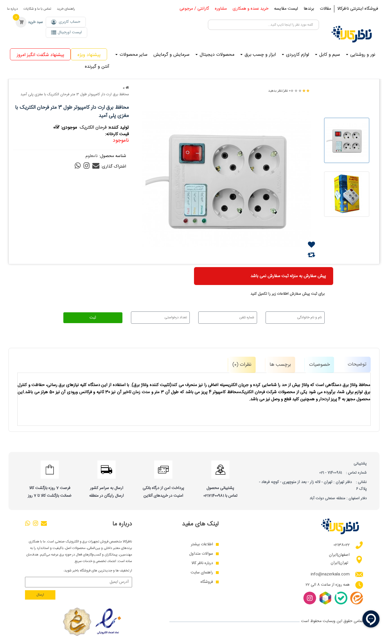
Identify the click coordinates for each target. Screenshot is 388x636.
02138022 (341, 545)
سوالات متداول (201, 554)
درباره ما (12, 9)
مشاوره (221, 8)
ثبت (92, 317)
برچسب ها (280, 365)
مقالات (325, 8)
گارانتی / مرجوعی (194, 8)
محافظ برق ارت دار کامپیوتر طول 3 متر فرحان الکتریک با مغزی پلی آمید (74, 94)
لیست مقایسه (286, 8)
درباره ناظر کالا (202, 563)
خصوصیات (319, 365)
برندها (309, 8)
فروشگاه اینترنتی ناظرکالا (357, 8)
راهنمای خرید (66, 9)
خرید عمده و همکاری (250, 8)
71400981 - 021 (330, 473)
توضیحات (357, 364)
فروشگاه (207, 582)
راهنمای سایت (202, 572)
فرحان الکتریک (93, 127)
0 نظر (287, 91)
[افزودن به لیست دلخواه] (311, 244)
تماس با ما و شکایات (37, 9)
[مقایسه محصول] (311, 254)
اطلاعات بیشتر (202, 544)
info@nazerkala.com (330, 574)
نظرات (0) (241, 365)
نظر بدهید (275, 91)
